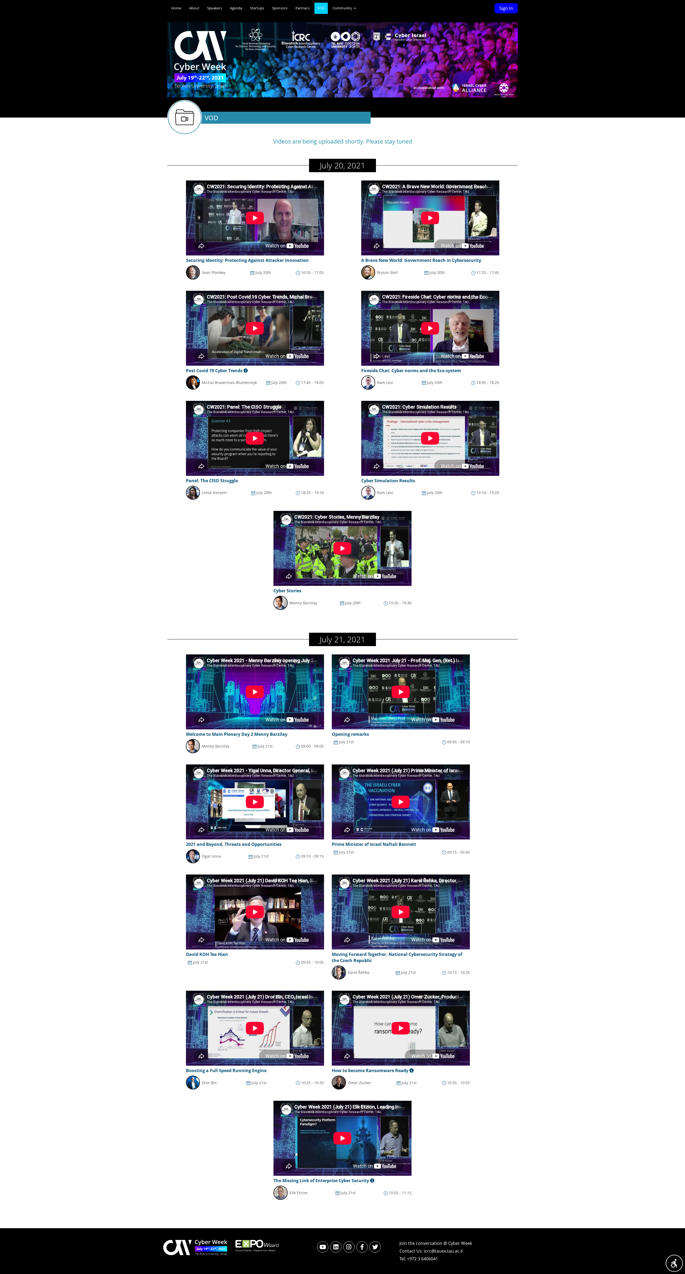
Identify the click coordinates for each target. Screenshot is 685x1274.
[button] (674, 1263)
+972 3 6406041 (422, 1259)
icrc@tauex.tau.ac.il (443, 1251)
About (194, 8)
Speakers (214, 8)
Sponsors (280, 8)
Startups (257, 8)
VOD (321, 8)
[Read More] (411, 1070)
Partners (302, 8)
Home (176, 8)
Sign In (506, 8)
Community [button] (343, 8)
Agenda (236, 8)
